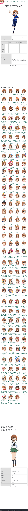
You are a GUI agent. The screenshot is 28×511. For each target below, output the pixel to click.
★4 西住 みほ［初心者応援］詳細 (17, 113)
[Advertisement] (14, 76)
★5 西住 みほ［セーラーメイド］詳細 (17, 374)
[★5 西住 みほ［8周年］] (4, 331)
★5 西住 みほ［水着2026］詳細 (10, 402)
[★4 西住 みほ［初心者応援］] (17, 110)
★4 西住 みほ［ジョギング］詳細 (17, 267)
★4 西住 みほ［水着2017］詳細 (17, 151)
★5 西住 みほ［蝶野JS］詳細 (17, 142)
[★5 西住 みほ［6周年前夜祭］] (4, 264)
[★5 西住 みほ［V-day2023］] (24, 303)
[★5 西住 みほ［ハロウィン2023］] (24, 322)
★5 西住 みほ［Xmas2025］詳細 (4, 393)
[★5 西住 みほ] (24, 148)
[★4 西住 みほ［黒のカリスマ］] (10, 110)
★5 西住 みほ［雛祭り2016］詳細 (4, 113)
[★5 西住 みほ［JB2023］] (24, 312)
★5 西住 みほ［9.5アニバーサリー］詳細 (24, 374)
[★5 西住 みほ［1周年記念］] (24, 129)
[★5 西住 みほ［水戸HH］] (17, 120)
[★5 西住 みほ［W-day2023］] (4, 312)
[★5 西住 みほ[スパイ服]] (24, 253)
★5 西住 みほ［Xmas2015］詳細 (24, 104)
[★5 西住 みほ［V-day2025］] (4, 370)
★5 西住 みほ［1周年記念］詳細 (24, 132)
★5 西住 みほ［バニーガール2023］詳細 (10, 316)
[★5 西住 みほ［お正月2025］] (24, 361)
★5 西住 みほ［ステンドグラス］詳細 (10, 364)
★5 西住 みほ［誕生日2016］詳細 (4, 132)
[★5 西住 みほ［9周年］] (24, 350)
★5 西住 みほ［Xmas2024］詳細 (17, 364)
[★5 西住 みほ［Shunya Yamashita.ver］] (17, 253)
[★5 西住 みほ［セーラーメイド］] (17, 370)
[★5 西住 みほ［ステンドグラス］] (10, 361)
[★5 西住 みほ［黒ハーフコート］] (17, 331)
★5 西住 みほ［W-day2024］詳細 (10, 344)
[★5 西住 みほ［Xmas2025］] (4, 389)
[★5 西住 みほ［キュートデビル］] (10, 370)
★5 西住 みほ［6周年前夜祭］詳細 (4, 267)
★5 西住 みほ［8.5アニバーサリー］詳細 (17, 344)
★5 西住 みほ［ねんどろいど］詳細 (10, 325)
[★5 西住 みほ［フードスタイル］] (10, 350)
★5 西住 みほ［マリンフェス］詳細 (24, 286)
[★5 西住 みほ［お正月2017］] (10, 138)
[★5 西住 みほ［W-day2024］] (10, 341)
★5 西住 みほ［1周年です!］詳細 (4, 142)
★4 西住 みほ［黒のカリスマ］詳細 (10, 113)
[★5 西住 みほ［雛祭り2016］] (4, 110)
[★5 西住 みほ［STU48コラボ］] (4, 341)
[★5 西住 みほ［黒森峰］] (24, 110)
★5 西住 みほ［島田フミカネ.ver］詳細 (10, 295)
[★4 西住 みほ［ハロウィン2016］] (10, 129)
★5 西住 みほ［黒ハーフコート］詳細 (17, 335)
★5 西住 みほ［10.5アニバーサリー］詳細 (4, 402)
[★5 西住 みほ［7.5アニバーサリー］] (17, 312)
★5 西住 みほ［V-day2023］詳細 (24, 306)
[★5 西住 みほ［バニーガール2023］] (10, 312)
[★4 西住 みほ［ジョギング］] (17, 264)
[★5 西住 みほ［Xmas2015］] (24, 101)
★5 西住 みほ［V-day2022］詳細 (17, 277)
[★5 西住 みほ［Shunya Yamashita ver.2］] (17, 350)
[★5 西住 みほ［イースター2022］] (4, 283)
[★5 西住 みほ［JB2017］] (10, 148)
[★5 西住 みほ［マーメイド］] (10, 380)
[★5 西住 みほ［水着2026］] (10, 399)
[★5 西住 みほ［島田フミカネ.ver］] (10, 292)
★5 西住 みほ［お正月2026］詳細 (10, 393)
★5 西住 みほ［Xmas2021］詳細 (24, 267)
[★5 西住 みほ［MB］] (17, 101)
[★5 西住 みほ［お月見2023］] (17, 322)
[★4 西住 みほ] (24, 173)
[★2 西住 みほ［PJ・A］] (24, 93)
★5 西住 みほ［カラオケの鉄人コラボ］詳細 (4, 364)
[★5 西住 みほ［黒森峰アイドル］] (4, 148)
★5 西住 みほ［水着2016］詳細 (4, 123)
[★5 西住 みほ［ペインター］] (17, 380)
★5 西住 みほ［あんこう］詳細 (10, 123)
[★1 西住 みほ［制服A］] (4, 93)
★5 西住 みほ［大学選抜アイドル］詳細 (24, 142)
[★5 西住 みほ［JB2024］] (24, 341)
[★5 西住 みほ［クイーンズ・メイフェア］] (4, 292)
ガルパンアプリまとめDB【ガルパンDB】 (9, 510)
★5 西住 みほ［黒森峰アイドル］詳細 (4, 151)
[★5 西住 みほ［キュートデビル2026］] (17, 389)
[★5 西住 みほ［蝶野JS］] (17, 138)
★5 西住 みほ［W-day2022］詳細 (24, 277)
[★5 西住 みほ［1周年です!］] (4, 138)
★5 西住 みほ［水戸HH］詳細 (17, 123)
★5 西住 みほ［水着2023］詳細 (4, 325)
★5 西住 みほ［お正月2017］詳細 (10, 142)
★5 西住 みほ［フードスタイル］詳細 (10, 353)
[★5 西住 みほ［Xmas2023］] (10, 331)
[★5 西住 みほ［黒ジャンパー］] (10, 273)
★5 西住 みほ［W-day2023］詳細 (4, 316)
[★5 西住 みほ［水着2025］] (4, 380)
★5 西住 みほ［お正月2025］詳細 (24, 364)
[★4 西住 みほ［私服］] (10, 101)
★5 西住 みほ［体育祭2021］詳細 (10, 256)
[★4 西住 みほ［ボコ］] (17, 129)
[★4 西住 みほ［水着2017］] (17, 148)
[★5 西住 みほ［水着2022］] (17, 283)
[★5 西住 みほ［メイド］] (24, 120)
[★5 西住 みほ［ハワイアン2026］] (17, 399)
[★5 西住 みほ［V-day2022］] (17, 273)
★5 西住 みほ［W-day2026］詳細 (24, 393)
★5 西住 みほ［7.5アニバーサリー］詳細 (17, 316)
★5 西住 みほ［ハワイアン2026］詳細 (17, 402)
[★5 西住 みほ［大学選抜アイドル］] (24, 138)
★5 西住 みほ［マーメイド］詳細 (10, 383)
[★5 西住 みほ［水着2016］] (4, 120)
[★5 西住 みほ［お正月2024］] (24, 331)
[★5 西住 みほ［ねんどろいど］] (10, 322)
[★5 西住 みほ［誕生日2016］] (4, 129)
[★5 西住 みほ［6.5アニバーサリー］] (10, 283)
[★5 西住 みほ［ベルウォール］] (4, 253)
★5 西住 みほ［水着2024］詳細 (4, 353)
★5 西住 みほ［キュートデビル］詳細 (10, 374)
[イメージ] (14, 34)
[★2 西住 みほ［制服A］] (17, 93)
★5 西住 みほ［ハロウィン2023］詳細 (24, 325)
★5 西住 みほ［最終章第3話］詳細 (4, 277)
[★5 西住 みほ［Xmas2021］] (24, 264)
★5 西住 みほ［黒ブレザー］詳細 (17, 306)
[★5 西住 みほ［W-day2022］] (24, 273)
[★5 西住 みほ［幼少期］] (24, 292)
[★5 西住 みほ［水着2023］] (4, 322)
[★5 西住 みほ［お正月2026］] (10, 389)
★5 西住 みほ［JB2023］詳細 (24, 316)
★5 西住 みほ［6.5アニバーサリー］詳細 (10, 286)
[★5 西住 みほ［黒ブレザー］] (17, 303)
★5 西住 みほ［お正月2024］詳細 (24, 335)
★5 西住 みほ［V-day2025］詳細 (4, 374)
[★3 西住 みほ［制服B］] (4, 101)
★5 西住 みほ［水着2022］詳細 (17, 286)
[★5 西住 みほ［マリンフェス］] (24, 283)
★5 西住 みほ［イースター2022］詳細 (4, 286)
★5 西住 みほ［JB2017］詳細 (10, 151)
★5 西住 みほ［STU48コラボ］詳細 (4, 344)
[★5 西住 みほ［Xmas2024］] (17, 361)
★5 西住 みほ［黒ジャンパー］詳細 (10, 277)
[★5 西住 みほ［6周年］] (10, 264)
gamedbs (20, 510)
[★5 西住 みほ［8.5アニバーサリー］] (17, 341)
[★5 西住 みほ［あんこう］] (10, 120)
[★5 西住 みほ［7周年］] (17, 292)
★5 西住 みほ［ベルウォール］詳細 (4, 256)
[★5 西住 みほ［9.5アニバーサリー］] (24, 370)
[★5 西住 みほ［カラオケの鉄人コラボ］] (4, 361)
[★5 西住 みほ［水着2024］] (4, 350)
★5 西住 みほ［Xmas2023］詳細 (10, 335)
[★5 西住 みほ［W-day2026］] (24, 389)
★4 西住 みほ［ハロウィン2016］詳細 (10, 132)
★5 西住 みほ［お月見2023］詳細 (17, 325)
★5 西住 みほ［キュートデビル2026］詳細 (17, 393)
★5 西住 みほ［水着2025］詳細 (4, 383)
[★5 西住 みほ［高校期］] (4, 303)
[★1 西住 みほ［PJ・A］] (10, 93)
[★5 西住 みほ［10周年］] (24, 380)
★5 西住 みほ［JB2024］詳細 (24, 344)
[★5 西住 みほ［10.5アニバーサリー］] (4, 399)
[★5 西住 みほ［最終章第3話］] (4, 273)
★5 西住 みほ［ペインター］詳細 (17, 383)
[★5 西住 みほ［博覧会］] (10, 303)
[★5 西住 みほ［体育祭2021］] (10, 253)
